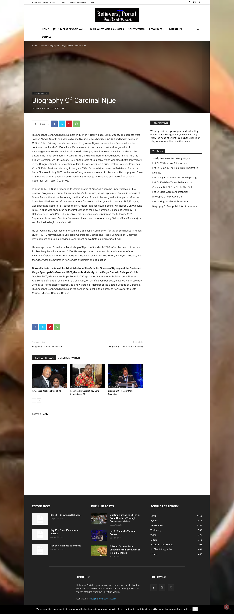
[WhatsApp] (76, 124)
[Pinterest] (69, 124)
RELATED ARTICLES (44, 357)
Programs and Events (77, 2)
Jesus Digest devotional (68, 29)
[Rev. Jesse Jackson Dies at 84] (49, 376)
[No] (230, 609)
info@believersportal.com (102, 598)
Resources (155, 29)
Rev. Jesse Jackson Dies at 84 (46, 391)
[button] (198, 29)
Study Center (136, 29)
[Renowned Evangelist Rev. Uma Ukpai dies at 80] (87, 376)
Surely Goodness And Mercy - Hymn (171, 158)
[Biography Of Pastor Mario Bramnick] (125, 376)
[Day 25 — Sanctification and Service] (40, 534)
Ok (195, 609)
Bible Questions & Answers (107, 29)
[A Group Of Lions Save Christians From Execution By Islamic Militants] (99, 550)
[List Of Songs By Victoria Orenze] (99, 535)
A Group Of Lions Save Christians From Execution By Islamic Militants (125, 549)
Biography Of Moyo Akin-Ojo (167, 196)
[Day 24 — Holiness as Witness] (40, 549)
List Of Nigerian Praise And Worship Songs (175, 177)
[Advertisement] (117, 67)
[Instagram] (194, 2)
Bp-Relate (39, 108)
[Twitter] (199, 2)
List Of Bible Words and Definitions (171, 191)
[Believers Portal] (117, 15)
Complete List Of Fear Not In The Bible (172, 187)
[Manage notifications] (226, 607)
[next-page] (39, 400)
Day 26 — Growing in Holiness (65, 515)
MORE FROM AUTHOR (69, 357)
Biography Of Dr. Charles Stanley (126, 346)
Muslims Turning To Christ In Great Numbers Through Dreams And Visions (125, 518)
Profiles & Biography (49, 45)
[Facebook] (189, 2)
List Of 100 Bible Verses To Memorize (172, 182)
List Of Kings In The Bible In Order (170, 201)
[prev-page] (34, 400)
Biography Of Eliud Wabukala (47, 346)
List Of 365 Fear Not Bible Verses (169, 163)
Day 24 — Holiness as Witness (65, 545)
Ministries (175, 29)
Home (45, 29)
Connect (47, 36)
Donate (92, 2)
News (63, 2)
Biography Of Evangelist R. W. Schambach (174, 206)
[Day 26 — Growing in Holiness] (40, 519)
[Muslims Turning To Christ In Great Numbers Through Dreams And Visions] (99, 518)
